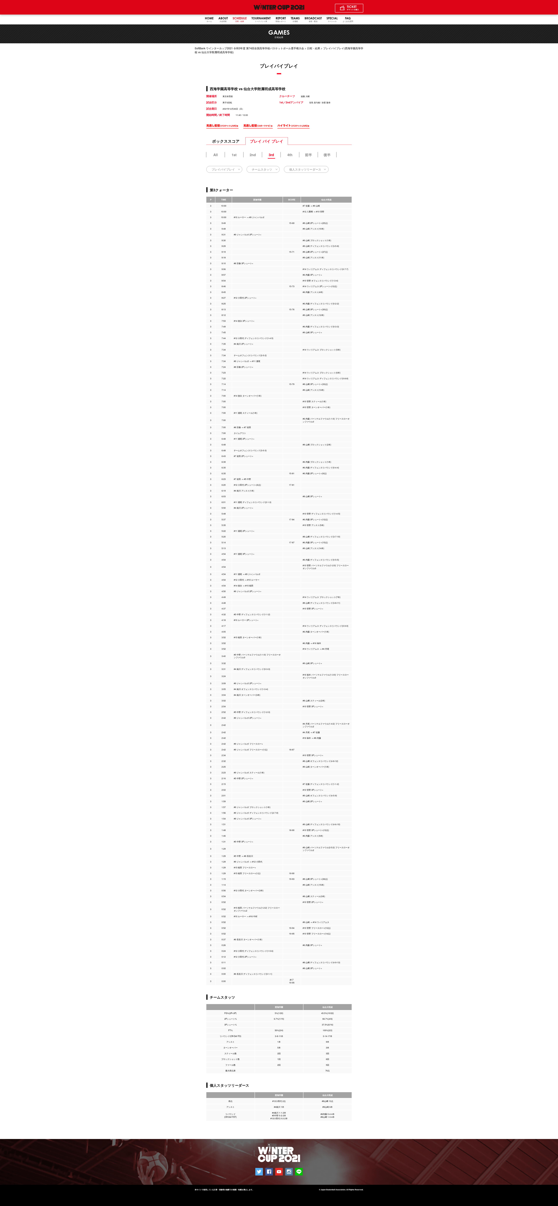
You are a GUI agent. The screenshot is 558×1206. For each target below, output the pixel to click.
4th (290, 154)
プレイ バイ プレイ (266, 141)
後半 (327, 154)
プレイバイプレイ (223, 169)
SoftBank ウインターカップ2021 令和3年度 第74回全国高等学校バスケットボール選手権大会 (249, 48)
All (215, 154)
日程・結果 (313, 48)
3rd (271, 154)
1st (234, 154)
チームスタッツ (262, 169)
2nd (253, 154)
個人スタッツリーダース (305, 169)
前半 (308, 154)
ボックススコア (226, 141)
